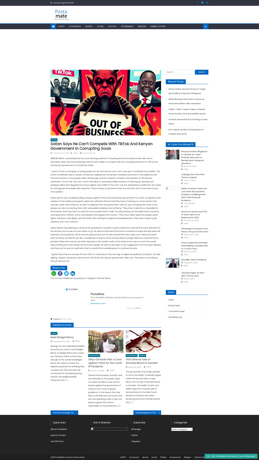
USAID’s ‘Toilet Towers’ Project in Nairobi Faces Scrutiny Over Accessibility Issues (187, 111)
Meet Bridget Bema (62, 337)
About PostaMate (59, 429)
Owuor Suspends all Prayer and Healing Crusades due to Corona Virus (194, 245)
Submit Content (58, 435)
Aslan (82, 457)
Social (100, 26)
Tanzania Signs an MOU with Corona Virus (192, 274)
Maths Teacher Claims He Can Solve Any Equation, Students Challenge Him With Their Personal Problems (194, 194)
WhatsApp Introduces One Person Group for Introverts (194, 230)
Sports (89, 26)
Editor (75, 153)
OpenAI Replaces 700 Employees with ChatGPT (148, 412)
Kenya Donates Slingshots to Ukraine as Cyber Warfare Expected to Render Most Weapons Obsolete (194, 157)
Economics (75, 26)
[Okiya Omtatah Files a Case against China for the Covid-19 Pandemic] (106, 341)
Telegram (135, 441)
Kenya (63, 319)
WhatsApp (136, 429)
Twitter (134, 435)
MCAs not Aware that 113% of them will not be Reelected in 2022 (194, 214)
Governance (127, 26)
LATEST (61, 26)
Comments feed (176, 311)
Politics (112, 26)
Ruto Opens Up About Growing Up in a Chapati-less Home (186, 131)
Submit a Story (158, 26)
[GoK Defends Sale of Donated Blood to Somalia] (143, 341)
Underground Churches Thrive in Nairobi (192, 176)
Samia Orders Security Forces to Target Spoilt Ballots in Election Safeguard (187, 91)
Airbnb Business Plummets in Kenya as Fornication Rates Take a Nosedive (186, 101)
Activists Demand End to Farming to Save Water (187, 121)
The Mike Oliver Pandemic (194, 259)
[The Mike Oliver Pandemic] (172, 263)
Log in (171, 299)
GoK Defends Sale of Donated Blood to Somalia (141, 361)
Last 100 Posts (57, 441)
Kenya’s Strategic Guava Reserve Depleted (66, 412)
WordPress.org (175, 317)
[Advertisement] (129, 49)
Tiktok (69, 319)
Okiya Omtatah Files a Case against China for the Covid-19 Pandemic (105, 363)
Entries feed (174, 305)
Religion (142, 26)
